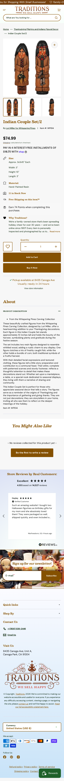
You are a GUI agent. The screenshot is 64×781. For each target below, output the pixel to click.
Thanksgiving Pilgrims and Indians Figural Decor (36, 29)
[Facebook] (4, 757)
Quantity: (25, 240)
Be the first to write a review (32, 452)
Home (6, 29)
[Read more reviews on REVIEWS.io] (48, 544)
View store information (33, 288)
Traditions (20, 694)
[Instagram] (18, 757)
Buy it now (32, 267)
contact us (23, 703)
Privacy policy (30, 766)
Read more (55, 231)
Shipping (6, 143)
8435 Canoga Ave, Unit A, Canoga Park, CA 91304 (17, 653)
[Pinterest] (11, 757)
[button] (4, 10)
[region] (32, 516)
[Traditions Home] (32, 10)
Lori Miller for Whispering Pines (20, 128)
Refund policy (16, 766)
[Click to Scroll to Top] (58, 762)
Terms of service (47, 766)
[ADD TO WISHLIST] (7, 246)
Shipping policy (21, 771)
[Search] (57, 17)
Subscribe (51, 575)
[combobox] (32, 17)
